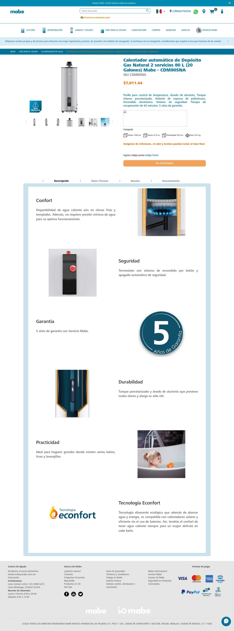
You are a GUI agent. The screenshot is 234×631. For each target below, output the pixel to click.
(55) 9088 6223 (36, 584)
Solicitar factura (113, 581)
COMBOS (156, 30)
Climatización (139, 30)
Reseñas (135, 181)
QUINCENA (171, 30)
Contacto (68, 574)
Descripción (61, 181)
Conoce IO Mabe (156, 577)
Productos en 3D (72, 584)
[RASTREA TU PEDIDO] (95, 17)
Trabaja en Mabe (114, 577)
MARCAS (185, 30)
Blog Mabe (69, 581)
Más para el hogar (116, 30)
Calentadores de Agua (52, 51)
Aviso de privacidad (115, 571)
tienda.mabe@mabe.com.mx (22, 574)
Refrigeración (54, 30)
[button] (140, 3)
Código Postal (151, 155)
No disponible (164, 163)
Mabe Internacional (157, 571)
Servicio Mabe (209, 30)
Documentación (171, 181)
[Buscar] (147, 11)
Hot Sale (68, 587)
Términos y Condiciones (117, 574)
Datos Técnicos (99, 181)
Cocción (30, 30)
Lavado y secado (84, 30)
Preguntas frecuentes (74, 577)
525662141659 (32, 587)
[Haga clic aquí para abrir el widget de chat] (226, 621)
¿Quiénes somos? (72, 571)
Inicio (13, 51)
